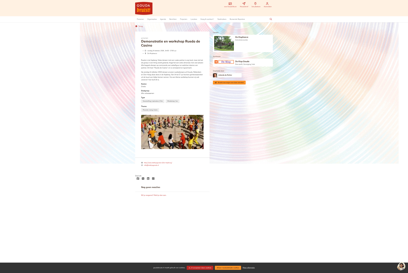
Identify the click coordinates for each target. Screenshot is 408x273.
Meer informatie (249, 268)
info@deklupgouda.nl (151, 165)
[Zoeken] (271, 19)
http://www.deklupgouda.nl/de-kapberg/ (158, 163)
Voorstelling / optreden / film (153, 101)
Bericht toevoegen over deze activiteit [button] (231, 82)
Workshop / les (172, 101)
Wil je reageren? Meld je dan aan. (153, 195)
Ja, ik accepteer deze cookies (200, 268)
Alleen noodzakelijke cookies (228, 268)
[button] (140, 19)
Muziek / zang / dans (150, 110)
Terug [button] (140, 26)
